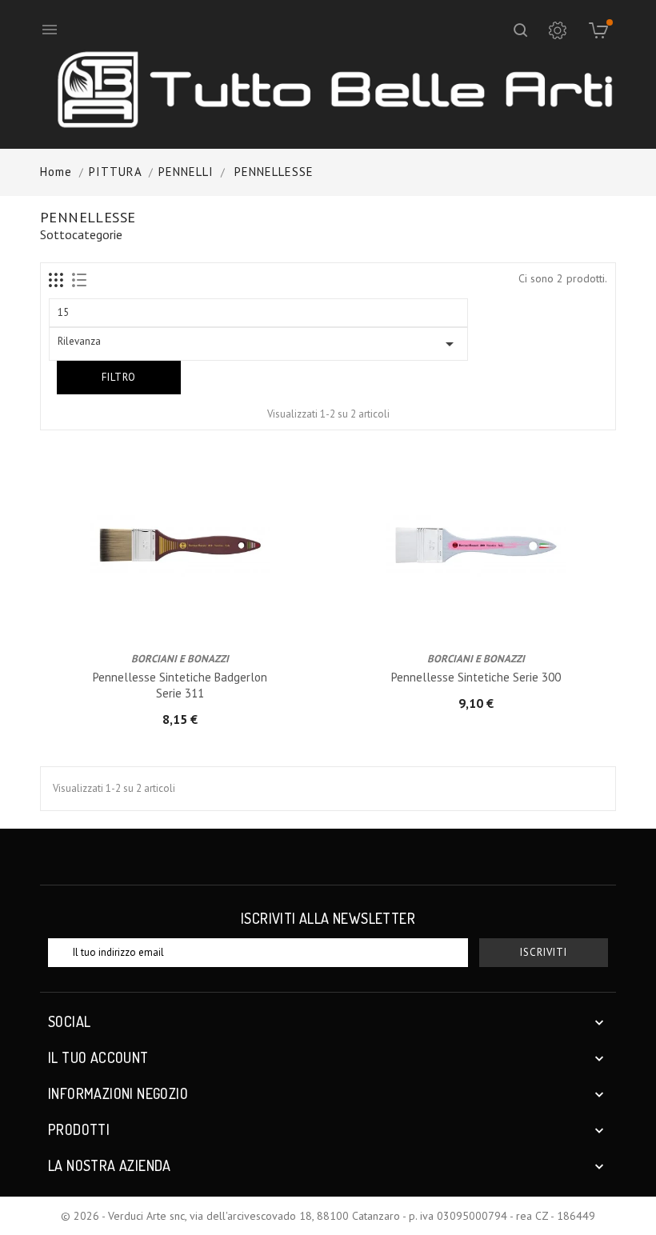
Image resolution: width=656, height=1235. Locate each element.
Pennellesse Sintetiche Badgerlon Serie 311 (180, 685)
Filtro (119, 377)
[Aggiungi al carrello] (462, 611)
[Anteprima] (193, 611)
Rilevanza (258, 344)
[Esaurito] (166, 611)
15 (63, 312)
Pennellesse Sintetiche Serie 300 (476, 677)
